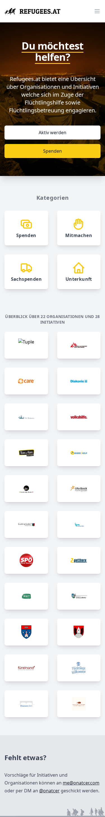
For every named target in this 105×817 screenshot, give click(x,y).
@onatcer (49, 791)
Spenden (52, 151)
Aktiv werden (52, 132)
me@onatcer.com (81, 783)
